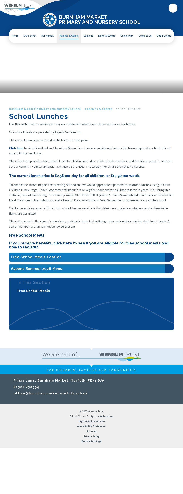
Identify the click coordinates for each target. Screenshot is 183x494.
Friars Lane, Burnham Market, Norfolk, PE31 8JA (59, 380)
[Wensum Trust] (19, 7)
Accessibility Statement (91, 426)
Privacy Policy (92, 436)
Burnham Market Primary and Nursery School (45, 109)
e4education (105, 416)
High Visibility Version (91, 421)
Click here (16, 148)
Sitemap (91, 431)
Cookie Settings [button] (91, 441)
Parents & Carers (98, 109)
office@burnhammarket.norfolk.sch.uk (51, 393)
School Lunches (128, 109)
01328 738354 (26, 387)
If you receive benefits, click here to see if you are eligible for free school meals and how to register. (89, 245)
